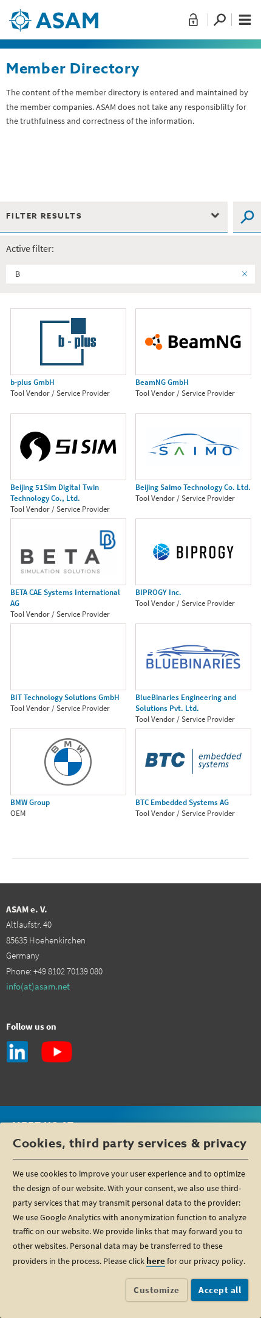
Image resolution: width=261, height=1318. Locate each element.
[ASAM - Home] (53, 16)
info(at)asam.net (38, 986)
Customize (157, 1290)
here (155, 1260)
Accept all (219, 1290)
